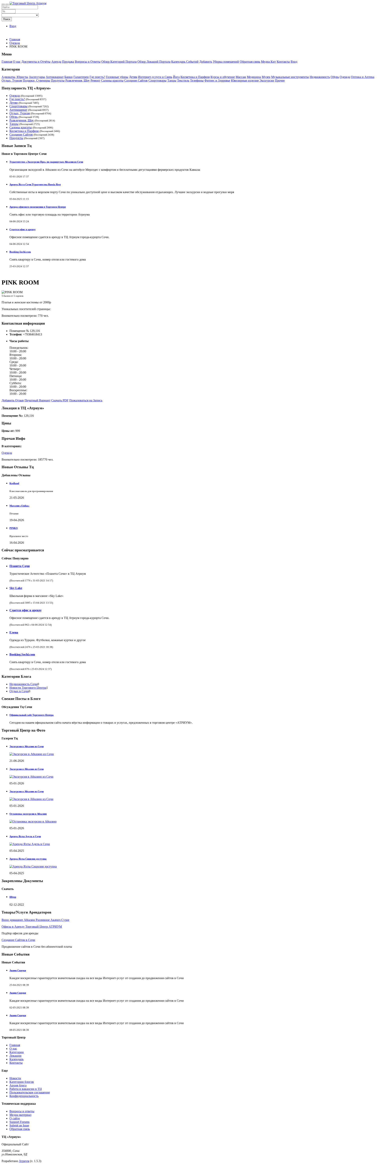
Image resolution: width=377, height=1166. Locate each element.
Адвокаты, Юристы (15, 77)
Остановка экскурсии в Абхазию (28, 813)
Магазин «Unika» (19, 505)
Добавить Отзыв (13, 400)
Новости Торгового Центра (27, 687)
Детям (133, 77)
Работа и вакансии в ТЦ (25, 1089)
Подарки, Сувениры (36, 80)
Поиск (6, 19)
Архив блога (18, 1085)
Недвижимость (320, 77)
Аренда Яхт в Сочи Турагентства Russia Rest (35, 184)
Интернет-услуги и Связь (155, 77)
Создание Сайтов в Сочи (18, 940)
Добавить (205, 61)
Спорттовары (157, 80)
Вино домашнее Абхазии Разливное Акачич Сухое (35, 920)
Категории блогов (21, 1081)
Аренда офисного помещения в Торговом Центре (37, 206)
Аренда (56, 61)
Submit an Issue (19, 1125)
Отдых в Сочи (19, 691)
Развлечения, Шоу (77, 80)
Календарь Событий (185, 61)
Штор (12, 896)
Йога (176, 77)
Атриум (24, 1161)
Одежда (345, 77)
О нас (17, 61)
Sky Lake (15, 588)
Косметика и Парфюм (195, 77)
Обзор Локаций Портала (153, 61)
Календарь (16, 1059)
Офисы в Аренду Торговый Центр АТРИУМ (32, 926)
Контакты (283, 61)
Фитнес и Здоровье (217, 80)
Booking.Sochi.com (20, 251)
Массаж (241, 77)
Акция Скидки (17, 970)
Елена (13, 632)
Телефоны (197, 80)
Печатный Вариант (37, 400)
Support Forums (19, 1122)
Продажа (68, 61)
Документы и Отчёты (35, 61)
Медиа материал (20, 1114)
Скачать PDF (60, 400)
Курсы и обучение (222, 77)
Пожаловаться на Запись (85, 400)
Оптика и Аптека (362, 77)
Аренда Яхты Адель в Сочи (25, 836)
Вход (12, 26)
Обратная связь (250, 61)
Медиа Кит (268, 61)
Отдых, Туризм (12, 80)
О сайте (14, 1118)
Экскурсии (266, 80)
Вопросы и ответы (21, 1111)
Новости (15, 1078)
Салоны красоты (112, 80)
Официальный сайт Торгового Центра (31, 714)
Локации (15, 1055)
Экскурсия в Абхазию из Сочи (26, 769)
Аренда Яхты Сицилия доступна (28, 858)
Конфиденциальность (23, 1096)
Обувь (335, 77)
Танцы (171, 80)
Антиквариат (55, 77)
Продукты (58, 80)
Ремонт (95, 80)
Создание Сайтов (136, 80)
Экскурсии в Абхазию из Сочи (26, 746)
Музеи (266, 77)
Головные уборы (117, 77)
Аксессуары (37, 77)
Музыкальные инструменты (290, 77)
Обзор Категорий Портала (119, 61)
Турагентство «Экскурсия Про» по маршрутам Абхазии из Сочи (46, 161)
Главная (14, 39)
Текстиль (183, 80)
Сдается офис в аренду (22, 229)
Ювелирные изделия (245, 80)
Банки (68, 77)
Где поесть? (97, 77)
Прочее (280, 80)
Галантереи (81, 77)
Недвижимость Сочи (23, 684)
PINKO (13, 528)
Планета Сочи (19, 566)
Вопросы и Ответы (88, 61)
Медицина (254, 77)
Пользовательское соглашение (29, 1092)
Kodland (14, 483)
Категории (16, 1052)
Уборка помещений (226, 61)
